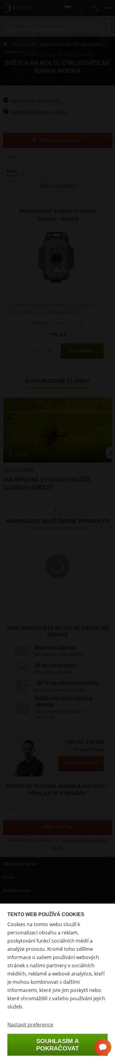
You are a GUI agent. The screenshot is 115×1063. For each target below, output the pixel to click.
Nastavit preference (30, 1024)
